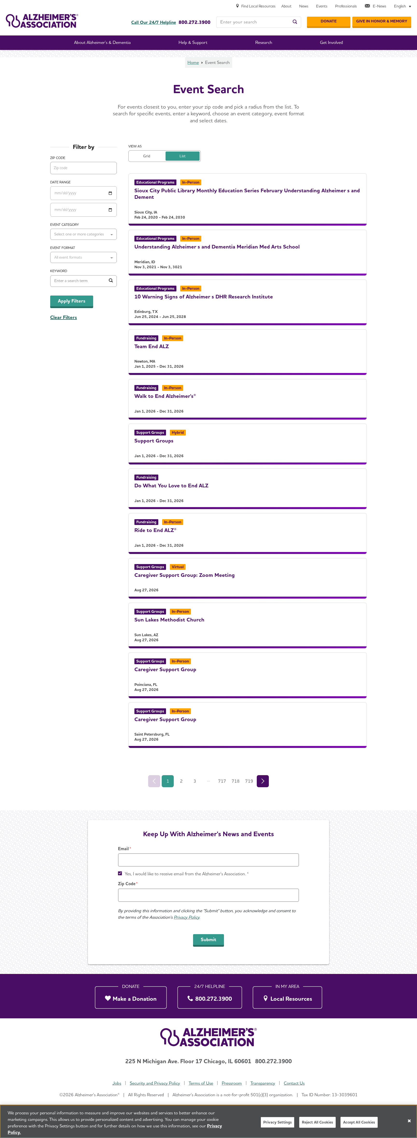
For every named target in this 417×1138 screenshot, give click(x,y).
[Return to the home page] (42, 21)
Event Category (64, 225)
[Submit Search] (111, 281)
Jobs (116, 1083)
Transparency (262, 1083)
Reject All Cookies (317, 1122)
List (183, 156)
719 (249, 781)
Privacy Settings (277, 1122)
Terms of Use (201, 1083)
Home (193, 62)
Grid (146, 156)
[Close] (409, 1121)
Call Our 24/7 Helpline (153, 22)
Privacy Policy (186, 917)
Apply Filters (71, 301)
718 (236, 781)
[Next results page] (263, 781)
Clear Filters (63, 317)
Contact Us (294, 1083)
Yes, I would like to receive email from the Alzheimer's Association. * (187, 873)
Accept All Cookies (359, 1122)
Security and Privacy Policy (155, 1083)
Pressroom (232, 1083)
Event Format (62, 248)
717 (222, 781)
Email (123, 848)
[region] (208, 1121)
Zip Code (126, 883)
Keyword (58, 271)
